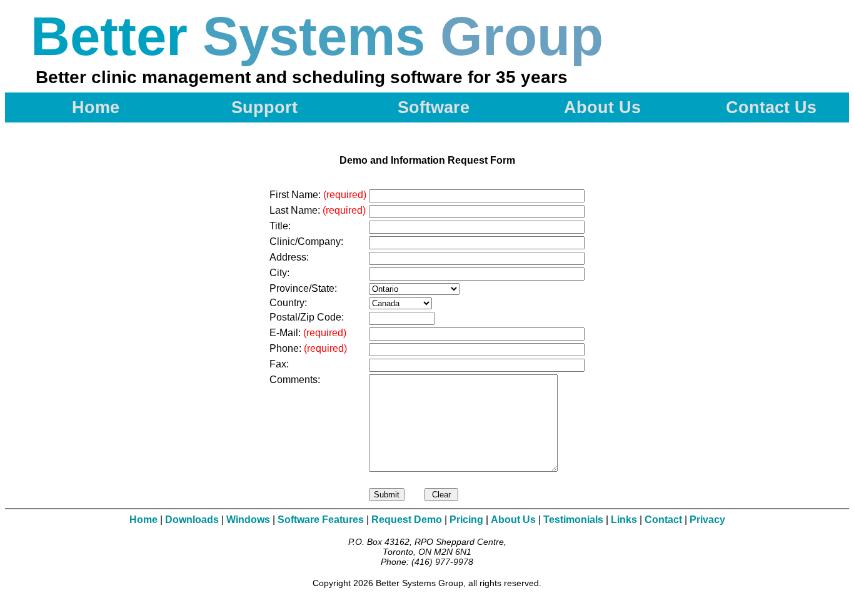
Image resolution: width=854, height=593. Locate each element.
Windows (248, 519)
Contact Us (771, 107)
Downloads (192, 519)
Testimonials (573, 519)
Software (434, 107)
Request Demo (406, 519)
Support (264, 107)
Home (95, 107)
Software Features (321, 519)
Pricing (466, 519)
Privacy (707, 519)
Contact (663, 519)
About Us (602, 107)
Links (624, 519)
